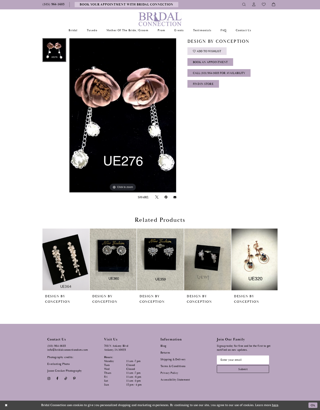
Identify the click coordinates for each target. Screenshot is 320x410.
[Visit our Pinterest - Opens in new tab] (74, 378)
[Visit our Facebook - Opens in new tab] (57, 378)
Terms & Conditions (172, 366)
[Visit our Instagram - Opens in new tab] (48, 378)
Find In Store (203, 84)
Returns (165, 353)
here (275, 405)
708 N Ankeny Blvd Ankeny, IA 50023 (116, 348)
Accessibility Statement (175, 380)
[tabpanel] (54, 51)
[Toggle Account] (254, 4)
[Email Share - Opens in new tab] (175, 197)
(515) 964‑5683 (56, 346)
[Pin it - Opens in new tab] (165, 197)
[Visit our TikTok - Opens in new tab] (65, 378)
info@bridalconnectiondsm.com (67, 350)
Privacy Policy (169, 373)
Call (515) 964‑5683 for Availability (219, 73)
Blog (163, 346)
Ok (313, 405)
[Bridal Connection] (160, 19)
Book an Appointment (210, 62)
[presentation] (65, 259)
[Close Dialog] (6, 405)
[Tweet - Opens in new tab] (156, 197)
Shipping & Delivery (173, 359)
